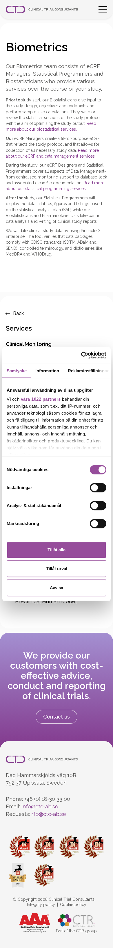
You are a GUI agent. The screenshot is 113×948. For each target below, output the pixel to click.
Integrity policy (41, 904)
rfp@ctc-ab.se (48, 814)
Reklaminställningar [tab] (88, 370)
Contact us (56, 717)
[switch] (98, 487)
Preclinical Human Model (46, 601)
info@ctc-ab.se (39, 806)
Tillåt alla (56, 549)
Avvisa (56, 587)
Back (18, 313)
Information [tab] (47, 370)
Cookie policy (73, 904)
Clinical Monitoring (29, 344)
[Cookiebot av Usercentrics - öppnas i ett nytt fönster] (81, 355)
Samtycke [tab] (17, 370)
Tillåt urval (56, 568)
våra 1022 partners (41, 399)
